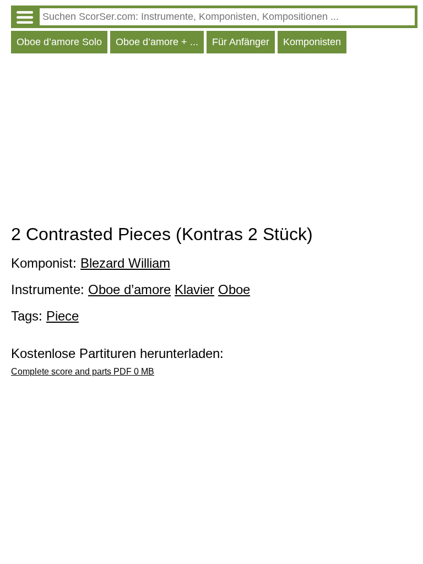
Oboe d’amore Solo (59, 41)
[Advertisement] (214, 141)
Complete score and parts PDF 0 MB (82, 371)
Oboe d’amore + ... (157, 41)
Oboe (234, 289)
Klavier (194, 289)
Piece (62, 315)
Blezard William (125, 263)
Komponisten (312, 41)
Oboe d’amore (129, 289)
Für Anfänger (240, 41)
